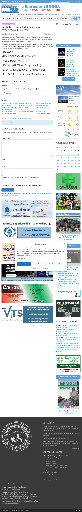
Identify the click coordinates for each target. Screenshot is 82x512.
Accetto (68, 261)
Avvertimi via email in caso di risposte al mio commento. (21, 178)
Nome (4, 159)
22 (75, 163)
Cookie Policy (36, 268)
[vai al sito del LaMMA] (71, 134)
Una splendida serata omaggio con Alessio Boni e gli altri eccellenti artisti (72, 72)
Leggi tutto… (73, 103)
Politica (15, 18)
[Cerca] (68, 1)
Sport (36, 18)
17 (58, 163)
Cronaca (8, 18)
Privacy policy (20, 510)
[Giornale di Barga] (41, 8)
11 (61, 160)
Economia (43, 18)
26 (65, 166)
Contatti (13, 1)
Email (4, 167)
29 (75, 166)
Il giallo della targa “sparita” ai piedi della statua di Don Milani (68, 274)
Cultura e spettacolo (26, 18)
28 (72, 166)
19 (65, 163)
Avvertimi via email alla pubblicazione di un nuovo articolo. (22, 185)
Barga (13, 14)
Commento (6, 138)
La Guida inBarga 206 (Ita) (68, 411)
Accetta (23, 264)
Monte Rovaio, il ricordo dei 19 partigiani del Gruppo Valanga (68, 268)
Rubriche (63, 18)
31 (58, 169)
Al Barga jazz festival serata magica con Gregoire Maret (71, 63)
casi (6, 118)
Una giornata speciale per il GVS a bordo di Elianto (69, 236)
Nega (39, 264)
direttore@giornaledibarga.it (11, 489)
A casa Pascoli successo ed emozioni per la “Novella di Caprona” (67, 53)
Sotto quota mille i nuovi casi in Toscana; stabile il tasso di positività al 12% (43, 106)
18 (61, 163)
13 (68, 160)
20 (68, 163)
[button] (64, 244)
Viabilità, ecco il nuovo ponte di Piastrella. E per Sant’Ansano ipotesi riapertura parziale (68, 281)
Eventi (56, 18)
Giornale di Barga (10, 510)
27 (68, 166)
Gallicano (44, 14)
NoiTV (76, 18)
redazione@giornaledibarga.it (51, 480)
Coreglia (37, 14)
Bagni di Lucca (66, 14)
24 (58, 166)
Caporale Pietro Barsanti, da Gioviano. (66, 326)
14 (72, 160)
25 (61, 166)
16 (79, 160)
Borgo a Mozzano (54, 14)
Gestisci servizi (22, 258)
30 (79, 166)
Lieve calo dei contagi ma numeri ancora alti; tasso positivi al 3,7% (25, 105)
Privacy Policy (45, 268)
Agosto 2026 (68, 147)
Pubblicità (20, 1)
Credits (27, 510)
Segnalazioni (6, 1)
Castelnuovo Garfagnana (25, 14)
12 (65, 160)
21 (72, 163)
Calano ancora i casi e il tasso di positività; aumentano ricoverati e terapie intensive (9, 106)
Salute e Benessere (8, 24)
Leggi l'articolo (62, 271)
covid (9, 118)
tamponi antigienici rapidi (20, 118)
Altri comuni (76, 14)
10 (58, 160)
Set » (78, 147)
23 (79, 163)
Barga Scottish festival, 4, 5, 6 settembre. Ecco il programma (67, 339)
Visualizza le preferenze (56, 264)
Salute (50, 18)
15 (75, 160)
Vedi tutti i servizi (68, 79)
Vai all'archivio (68, 239)
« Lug (58, 147)
